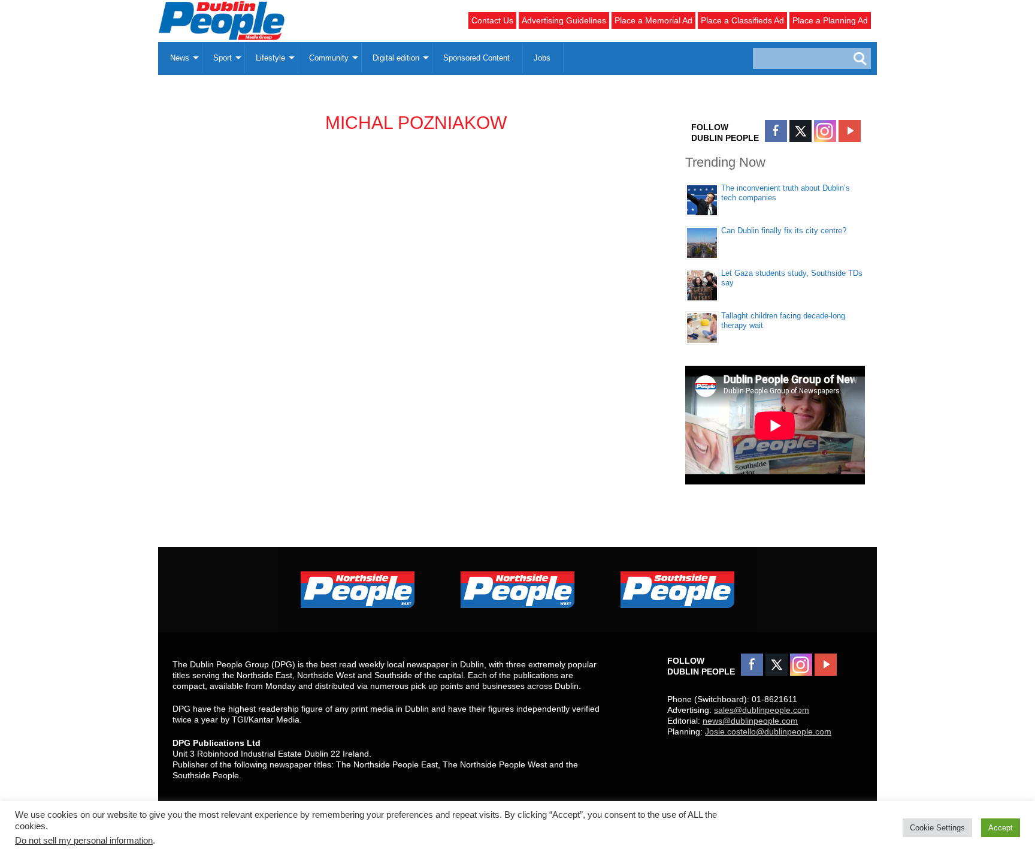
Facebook (776, 131)
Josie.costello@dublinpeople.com (768, 731)
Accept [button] (1000, 827)
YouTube (850, 131)
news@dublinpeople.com (750, 720)
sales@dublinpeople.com (761, 710)
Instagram (825, 131)
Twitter (800, 131)
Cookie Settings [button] (937, 827)
